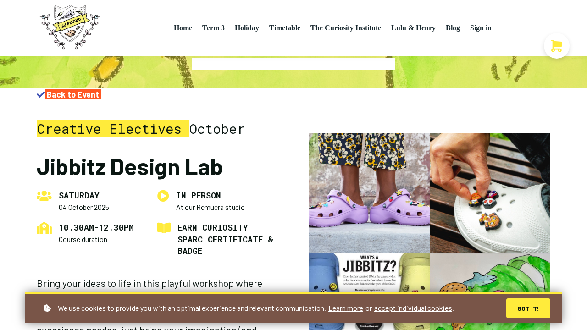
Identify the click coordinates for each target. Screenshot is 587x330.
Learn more (345, 307)
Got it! (528, 308)
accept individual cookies (413, 307)
